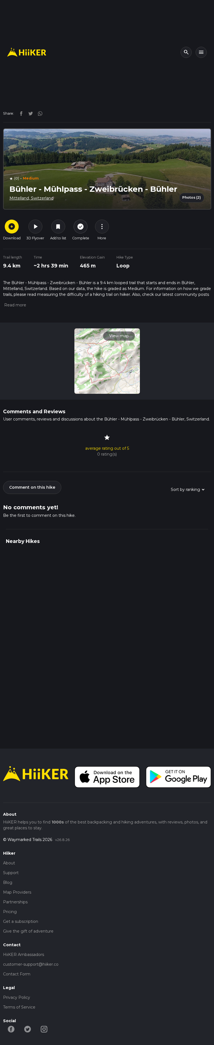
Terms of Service (19, 1007)
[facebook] (20, 113)
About (9, 862)
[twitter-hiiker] (28, 1028)
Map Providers (17, 892)
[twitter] (29, 113)
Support (11, 872)
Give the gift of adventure (28, 931)
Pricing (10, 911)
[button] (14, 305)
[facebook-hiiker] (11, 1028)
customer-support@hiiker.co (31, 964)
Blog (7, 882)
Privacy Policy (16, 997)
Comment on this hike (32, 487)
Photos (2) (191, 197)
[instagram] (38, 113)
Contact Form (16, 974)
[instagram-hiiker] (44, 1028)
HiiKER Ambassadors (23, 954)
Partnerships (15, 901)
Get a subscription (20, 921)
